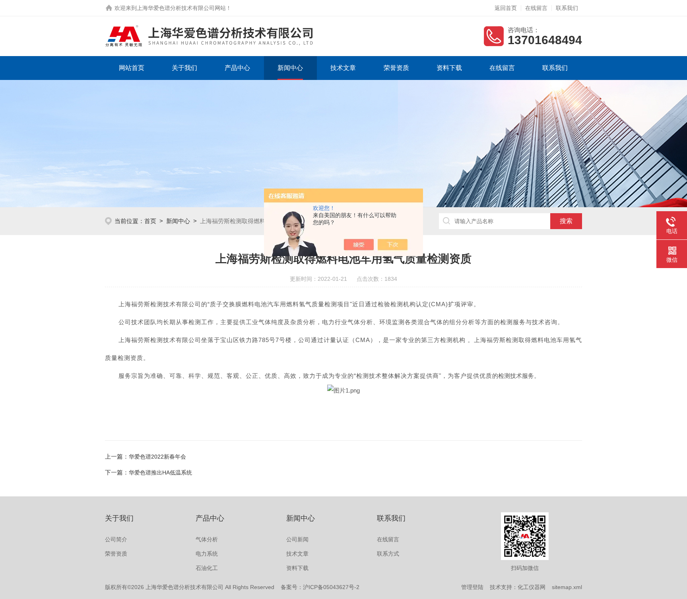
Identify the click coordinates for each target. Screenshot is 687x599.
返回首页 (506, 8)
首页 (150, 221)
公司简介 (116, 539)
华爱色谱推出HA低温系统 (160, 472)
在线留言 (536, 8)
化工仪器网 (531, 587)
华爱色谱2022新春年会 (157, 456)
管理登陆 (472, 587)
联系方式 (388, 553)
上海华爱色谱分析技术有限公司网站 (181, 8)
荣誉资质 (396, 67)
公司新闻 (297, 539)
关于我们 (184, 67)
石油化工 (207, 568)
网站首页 (131, 67)
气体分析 (207, 539)
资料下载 (449, 67)
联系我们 (567, 8)
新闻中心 (290, 67)
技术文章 (343, 67)
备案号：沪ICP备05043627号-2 (320, 587)
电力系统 (207, 553)
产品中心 (237, 67)
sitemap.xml (567, 587)
